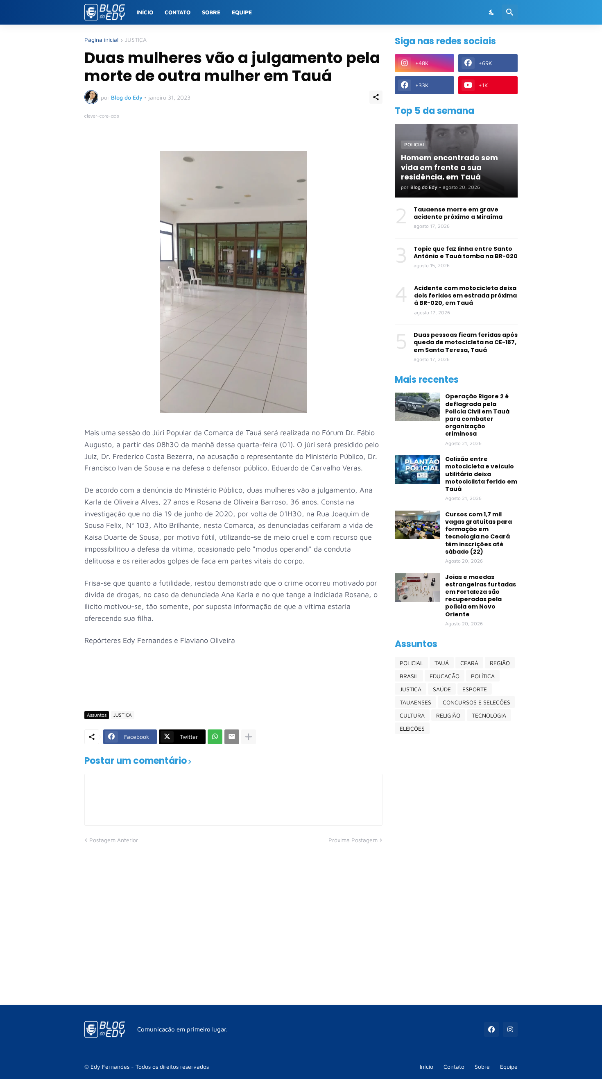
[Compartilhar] (375, 97)
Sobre (211, 12)
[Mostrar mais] (248, 736)
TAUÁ (442, 662)
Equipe (242, 12)
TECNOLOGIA (489, 715)
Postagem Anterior (113, 839)
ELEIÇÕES (412, 728)
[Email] (231, 736)
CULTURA (412, 715)
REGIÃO (500, 662)
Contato (177, 12)
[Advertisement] (456, 869)
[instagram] (510, 1029)
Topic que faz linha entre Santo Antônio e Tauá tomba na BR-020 (466, 252)
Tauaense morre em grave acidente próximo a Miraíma (458, 213)
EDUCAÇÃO (444, 675)
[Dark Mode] (492, 12)
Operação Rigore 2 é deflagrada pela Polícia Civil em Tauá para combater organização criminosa (477, 415)
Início (144, 12)
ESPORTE (474, 689)
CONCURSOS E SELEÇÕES (476, 702)
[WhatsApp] (215, 736)
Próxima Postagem (353, 839)
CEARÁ (469, 662)
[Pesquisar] (510, 12)
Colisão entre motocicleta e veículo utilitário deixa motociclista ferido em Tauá (481, 474)
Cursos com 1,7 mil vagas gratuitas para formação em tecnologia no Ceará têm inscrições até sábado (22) (478, 533)
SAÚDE (442, 689)
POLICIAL (411, 662)
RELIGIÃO (448, 715)
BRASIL (409, 675)
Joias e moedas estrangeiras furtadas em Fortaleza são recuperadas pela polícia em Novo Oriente (480, 595)
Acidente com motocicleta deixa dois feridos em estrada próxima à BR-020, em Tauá (465, 295)
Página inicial (101, 40)
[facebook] (491, 1029)
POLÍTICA (483, 675)
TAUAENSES (415, 702)
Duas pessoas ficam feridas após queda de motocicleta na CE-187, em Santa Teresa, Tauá (466, 342)
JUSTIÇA (136, 40)
